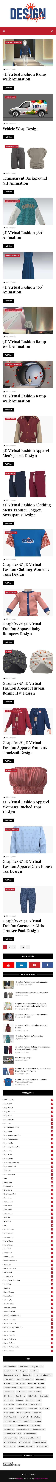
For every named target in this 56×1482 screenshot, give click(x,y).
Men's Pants (28, 1245)
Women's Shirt (28, 1335)
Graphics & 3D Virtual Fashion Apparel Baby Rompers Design (22, 628)
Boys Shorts (28, 1159)
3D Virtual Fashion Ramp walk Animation (24, 76)
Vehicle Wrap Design (21, 128)
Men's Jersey (28, 1237)
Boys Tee (28, 1170)
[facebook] (47, 965)
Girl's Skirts (28, 1190)
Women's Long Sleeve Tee (28, 1327)
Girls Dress (28, 1198)
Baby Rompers (28, 1119)
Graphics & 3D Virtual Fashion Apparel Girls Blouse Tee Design (27, 866)
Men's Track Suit (28, 1268)
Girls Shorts (28, 1214)
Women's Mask (28, 1312)
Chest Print (28, 1182)
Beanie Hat (28, 1131)
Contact (33, 1474)
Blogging (19, 1478)
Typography (28, 1300)
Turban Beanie (28, 1296)
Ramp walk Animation (28, 1280)
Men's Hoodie (28, 1229)
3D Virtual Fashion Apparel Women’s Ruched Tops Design (26, 806)
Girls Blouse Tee (28, 1194)
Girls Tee (28, 1217)
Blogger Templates (41, 1478)
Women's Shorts (28, 1339)
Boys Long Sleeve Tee (28, 1147)
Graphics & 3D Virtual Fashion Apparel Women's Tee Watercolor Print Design (30, 1004)
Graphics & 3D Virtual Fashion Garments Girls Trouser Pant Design (23, 925)
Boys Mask (28, 1151)
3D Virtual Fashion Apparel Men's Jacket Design (26, 453)
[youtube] (8, 965)
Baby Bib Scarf (28, 1112)
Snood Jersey (28, 1292)
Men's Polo (28, 1249)
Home (24, 1474)
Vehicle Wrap (28, 1304)
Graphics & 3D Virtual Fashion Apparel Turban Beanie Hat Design (23, 688)
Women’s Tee (28, 1351)
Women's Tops (28, 1343)
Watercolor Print (28, 1308)
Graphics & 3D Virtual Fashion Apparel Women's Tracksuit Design (25, 747)
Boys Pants (28, 1155)
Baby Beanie (28, 1108)
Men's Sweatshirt (28, 1261)
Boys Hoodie (28, 1143)
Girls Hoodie (28, 1202)
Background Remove (28, 1127)
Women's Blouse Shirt (28, 1315)
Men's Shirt (28, 1253)
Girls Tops (28, 1221)
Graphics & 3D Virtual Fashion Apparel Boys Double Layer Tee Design (33, 1069)
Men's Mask (28, 1241)
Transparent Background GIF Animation (25, 180)
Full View (8, 88)
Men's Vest (28, 1272)
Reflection (28, 1284)
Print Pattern (28, 1276)
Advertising (28, 1104)
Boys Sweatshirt (28, 1166)
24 (23, 947)
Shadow (28, 1288)
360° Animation (28, 1100)
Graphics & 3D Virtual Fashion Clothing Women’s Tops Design (26, 569)
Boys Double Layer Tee (28, 1135)
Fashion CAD (28, 1186)
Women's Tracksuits (28, 1347)
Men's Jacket (28, 1233)
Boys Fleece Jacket (28, 1139)
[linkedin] (21, 965)
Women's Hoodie (28, 1323)
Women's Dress (28, 1319)
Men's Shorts (28, 1257)
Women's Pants (28, 1331)
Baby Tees (28, 1123)
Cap (28, 1178)
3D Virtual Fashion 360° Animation (23, 235)
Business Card (28, 1174)
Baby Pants (28, 1115)
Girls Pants (28, 1210)
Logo (28, 1225)
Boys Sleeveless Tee (28, 1163)
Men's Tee (28, 1264)
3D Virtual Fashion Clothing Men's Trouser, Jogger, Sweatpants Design (27, 510)
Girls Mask (28, 1206)
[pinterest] (34, 965)
